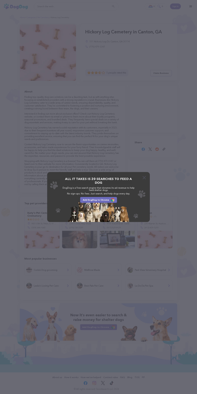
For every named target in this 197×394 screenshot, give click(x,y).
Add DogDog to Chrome (96, 200)
